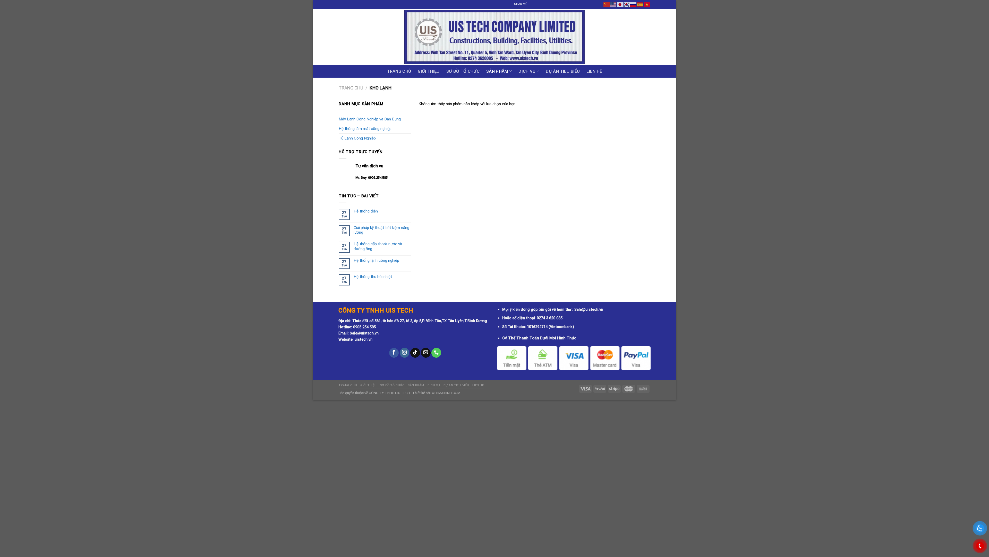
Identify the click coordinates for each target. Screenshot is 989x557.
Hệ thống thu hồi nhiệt (373, 276)
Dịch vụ (526, 71)
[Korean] (627, 4)
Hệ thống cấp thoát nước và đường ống (378, 246)
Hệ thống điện (366, 211)
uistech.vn (363, 339)
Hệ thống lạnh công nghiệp (376, 260)
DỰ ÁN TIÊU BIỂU (563, 71)
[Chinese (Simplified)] (606, 4)
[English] (613, 4)
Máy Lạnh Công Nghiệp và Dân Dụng (370, 119)
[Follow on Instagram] (405, 353)
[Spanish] (640, 4)
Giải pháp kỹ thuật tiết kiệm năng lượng (381, 230)
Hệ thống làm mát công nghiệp (365, 128)
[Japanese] (620, 4)
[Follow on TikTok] (415, 353)
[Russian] (633, 4)
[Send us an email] (426, 353)
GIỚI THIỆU (428, 71)
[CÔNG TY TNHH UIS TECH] (494, 37)
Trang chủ (399, 71)
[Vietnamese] (647, 4)
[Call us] (436, 353)
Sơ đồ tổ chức (463, 71)
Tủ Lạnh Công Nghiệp (357, 138)
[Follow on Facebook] (394, 353)
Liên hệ (594, 71)
